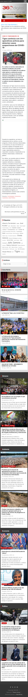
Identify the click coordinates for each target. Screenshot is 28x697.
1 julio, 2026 (4, 315)
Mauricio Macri (15, 247)
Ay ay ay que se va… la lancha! (11, 290)
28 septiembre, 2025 (7, 400)
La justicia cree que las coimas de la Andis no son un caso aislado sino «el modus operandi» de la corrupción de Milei (14, 665)
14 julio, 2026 (5, 291)
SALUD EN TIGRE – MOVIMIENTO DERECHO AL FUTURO (12, 365)
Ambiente (5, 449)
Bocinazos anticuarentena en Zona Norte (14, 212)
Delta (3, 233)
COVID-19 (4, 36)
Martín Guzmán (5, 247)
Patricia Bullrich (5, 249)
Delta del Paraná (9, 233)
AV (2, 286)
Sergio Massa (6, 252)
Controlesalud (10, 196)
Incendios (4, 240)
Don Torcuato (16, 233)
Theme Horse (16, 692)
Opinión (10, 547)
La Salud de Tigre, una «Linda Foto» (13, 313)
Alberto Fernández (9, 223)
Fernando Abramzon (12, 235)
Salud (16, 249)
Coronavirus (18, 196)
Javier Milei (10, 240)
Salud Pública (12, 197)
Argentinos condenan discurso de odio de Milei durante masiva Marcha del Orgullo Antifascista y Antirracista (14, 430)
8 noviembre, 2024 (6, 516)
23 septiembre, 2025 (7, 555)
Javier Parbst (16, 240)
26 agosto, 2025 (6, 669)
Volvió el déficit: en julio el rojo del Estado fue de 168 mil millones (13, 588)
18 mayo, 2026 (5, 367)
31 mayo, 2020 (6, 50)
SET (13, 251)
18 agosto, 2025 (6, 591)
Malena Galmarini (11, 245)
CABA (18, 225)
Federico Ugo (5, 235)
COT (17, 229)
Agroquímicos (5, 466)
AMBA (18, 223)
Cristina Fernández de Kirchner (9, 231)
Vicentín (4, 254)
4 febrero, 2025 (5, 434)
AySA (9, 225)
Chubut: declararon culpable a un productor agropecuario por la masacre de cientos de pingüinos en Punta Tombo (13, 511)
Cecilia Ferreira (5, 227)
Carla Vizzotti (22, 225)
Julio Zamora (14, 242)
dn (11, 50)
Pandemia (20, 247)
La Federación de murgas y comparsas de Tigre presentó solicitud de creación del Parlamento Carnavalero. (13, 338)
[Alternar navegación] (4, 20)
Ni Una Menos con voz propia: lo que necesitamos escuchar (13, 397)
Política (12, 425)
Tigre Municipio (12, 36)
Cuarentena (5, 197)
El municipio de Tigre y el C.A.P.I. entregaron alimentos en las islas (13, 206)
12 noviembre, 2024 (6, 476)
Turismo (22, 251)
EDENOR (21, 233)
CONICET (4, 229)
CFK (10, 227)
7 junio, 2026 (5, 343)
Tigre (17, 251)
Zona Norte (6, 270)
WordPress (19, 694)
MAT (10, 247)
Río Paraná (12, 249)
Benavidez (13, 225)
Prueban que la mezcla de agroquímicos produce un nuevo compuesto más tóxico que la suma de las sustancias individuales (14, 472)
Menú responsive (25, 1)
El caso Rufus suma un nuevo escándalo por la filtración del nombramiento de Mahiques (11, 628)
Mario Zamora (21, 245)
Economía (5, 531)
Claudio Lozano (16, 227)
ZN (18, 36)
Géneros (5, 376)
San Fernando (21, 249)
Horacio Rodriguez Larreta (15, 238)
